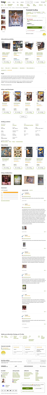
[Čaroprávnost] (29, 102)
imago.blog (37, 380)
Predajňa (37, 373)
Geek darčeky (34, 5)
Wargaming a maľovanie (10, 5)
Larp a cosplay (28, 5)
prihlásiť (37, 2)
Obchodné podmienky (28, 372)
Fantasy (13, 7)
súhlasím (27, 388)
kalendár (22, 2)
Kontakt (37, 372)
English (15, 381)
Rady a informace (27, 374)
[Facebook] (2, 391)
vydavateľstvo (31, 340)
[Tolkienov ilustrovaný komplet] (18, 52)
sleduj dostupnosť (35, 27)
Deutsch (15, 382)
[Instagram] (5, 391)
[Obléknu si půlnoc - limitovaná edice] (29, 158)
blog (17, 2)
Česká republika (16, 379)
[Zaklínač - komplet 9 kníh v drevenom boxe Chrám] (29, 52)
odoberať (42, 360)
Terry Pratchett (26, 125)
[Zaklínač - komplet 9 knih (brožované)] (6, 52)
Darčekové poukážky (39, 378)
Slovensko (15, 380)
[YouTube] (10, 391)
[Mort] (41, 102)
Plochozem (29, 12)
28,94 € (32, 24)
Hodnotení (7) (3, 70)
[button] (23, 39)
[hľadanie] (32, 2)
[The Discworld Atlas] (18, 158)
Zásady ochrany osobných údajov (28, 391)
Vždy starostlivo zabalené (43, 337)
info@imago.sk (4, 374)
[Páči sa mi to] (44, 200)
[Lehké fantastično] (18, 102)
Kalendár (37, 379)
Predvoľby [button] (38, 385)
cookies (30, 384)
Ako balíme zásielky (16, 374)
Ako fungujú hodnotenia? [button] (5, 200)
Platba (17, 373)
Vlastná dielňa (31, 339)
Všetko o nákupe (15, 372)
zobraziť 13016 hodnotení (5, 349)
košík (44, 2)
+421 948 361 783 (5, 372)
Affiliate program (27, 378)
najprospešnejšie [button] (25, 190)
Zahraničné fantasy (19, 7)
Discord (3, 375)
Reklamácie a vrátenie (16, 375)
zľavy (14, 2)
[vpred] (3, 29)
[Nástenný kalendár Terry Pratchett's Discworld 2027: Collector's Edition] (6, 158)
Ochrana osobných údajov (28, 373)
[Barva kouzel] (6, 102)
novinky (9, 2)
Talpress (37, 125)
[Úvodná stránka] (1, 7)
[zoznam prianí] (44, 27)
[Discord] (8, 391)
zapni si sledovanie (30, 20)
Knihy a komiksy (21, 5)
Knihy (10, 7)
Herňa (37, 374)
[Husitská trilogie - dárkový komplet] (41, 52)
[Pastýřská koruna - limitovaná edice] (41, 158)
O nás (36, 375)
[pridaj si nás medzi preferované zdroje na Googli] (16, 391)
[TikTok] (13, 391)
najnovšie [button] (31, 190)
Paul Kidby (31, 13)
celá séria (22, 116)
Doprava (14, 373)
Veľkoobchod (26, 375)
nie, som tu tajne (38, 388)
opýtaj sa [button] (43, 30)
